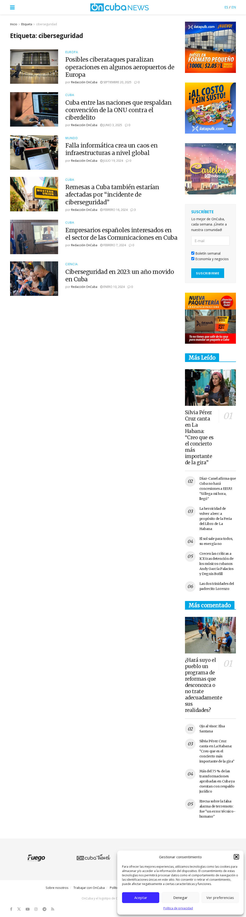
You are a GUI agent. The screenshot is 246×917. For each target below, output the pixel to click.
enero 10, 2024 (114, 287)
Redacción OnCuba (84, 82)
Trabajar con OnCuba (89, 887)
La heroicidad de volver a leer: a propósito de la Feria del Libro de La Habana (215, 518)
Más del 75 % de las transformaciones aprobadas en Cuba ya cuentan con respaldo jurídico (217, 781)
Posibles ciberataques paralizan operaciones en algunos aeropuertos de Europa (119, 67)
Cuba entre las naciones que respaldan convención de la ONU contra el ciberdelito (118, 110)
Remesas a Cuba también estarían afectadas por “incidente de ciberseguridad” (112, 194)
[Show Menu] (12, 7)
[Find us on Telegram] (44, 909)
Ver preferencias (220, 897)
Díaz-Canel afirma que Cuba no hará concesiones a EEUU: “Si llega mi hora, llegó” (217, 488)
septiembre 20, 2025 (117, 82)
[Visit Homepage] (119, 7)
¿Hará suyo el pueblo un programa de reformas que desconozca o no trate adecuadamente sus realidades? (203, 685)
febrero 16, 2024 (115, 210)
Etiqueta (26, 24)
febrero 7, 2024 (114, 245)
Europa (71, 52)
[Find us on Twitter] (19, 909)
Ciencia (71, 264)
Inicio (13, 24)
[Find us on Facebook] (11, 909)
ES (226, 7)
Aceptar (140, 897)
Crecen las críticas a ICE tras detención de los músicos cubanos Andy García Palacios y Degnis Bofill (216, 563)
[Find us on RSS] (52, 909)
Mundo (71, 138)
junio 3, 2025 (112, 125)
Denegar (180, 897)
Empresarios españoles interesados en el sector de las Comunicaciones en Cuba (121, 233)
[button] (236, 856)
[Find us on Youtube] (28, 909)
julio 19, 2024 (113, 161)
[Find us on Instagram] (36, 909)
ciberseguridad (46, 24)
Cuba (69, 95)
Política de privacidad (178, 908)
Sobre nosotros (57, 887)
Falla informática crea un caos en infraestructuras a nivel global (111, 149)
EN (233, 7)
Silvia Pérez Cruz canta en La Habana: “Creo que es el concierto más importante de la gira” (199, 437)
